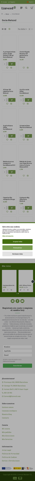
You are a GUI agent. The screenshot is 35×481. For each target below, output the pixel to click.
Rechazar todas (17, 254)
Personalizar (17, 248)
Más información (7, 236)
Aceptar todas (17, 241)
